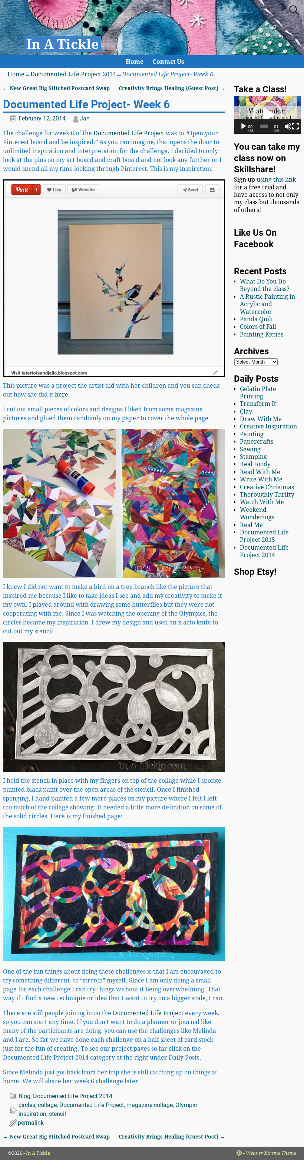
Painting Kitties (261, 334)
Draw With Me (261, 418)
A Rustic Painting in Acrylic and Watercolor (267, 304)
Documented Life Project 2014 (73, 74)
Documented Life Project (128, 133)
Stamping (253, 456)
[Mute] (288, 126)
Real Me (251, 524)
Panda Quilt (256, 319)
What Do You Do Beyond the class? (265, 285)
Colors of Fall (258, 326)
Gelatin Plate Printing (258, 392)
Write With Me (261, 479)
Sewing (250, 449)
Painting (252, 434)
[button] (267, 115)
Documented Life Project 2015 (264, 536)
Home (134, 61)
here (61, 394)
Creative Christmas (267, 487)
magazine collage (149, 1104)
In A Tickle (62, 44)
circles (27, 1104)
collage (47, 1104)
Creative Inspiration (268, 426)
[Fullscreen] (295, 126)
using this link (276, 179)
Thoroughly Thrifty (267, 494)
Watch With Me (262, 502)
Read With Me (260, 471)
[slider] (264, 126)
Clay (246, 411)
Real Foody (255, 464)
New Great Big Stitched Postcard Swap (56, 88)
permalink (31, 1122)
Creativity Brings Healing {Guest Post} (172, 88)
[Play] (243, 126)
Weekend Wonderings (257, 513)
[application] (267, 115)
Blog (24, 1096)
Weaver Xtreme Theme (271, 1153)
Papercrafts (256, 441)
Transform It (258, 403)
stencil (57, 1113)
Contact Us (168, 61)
